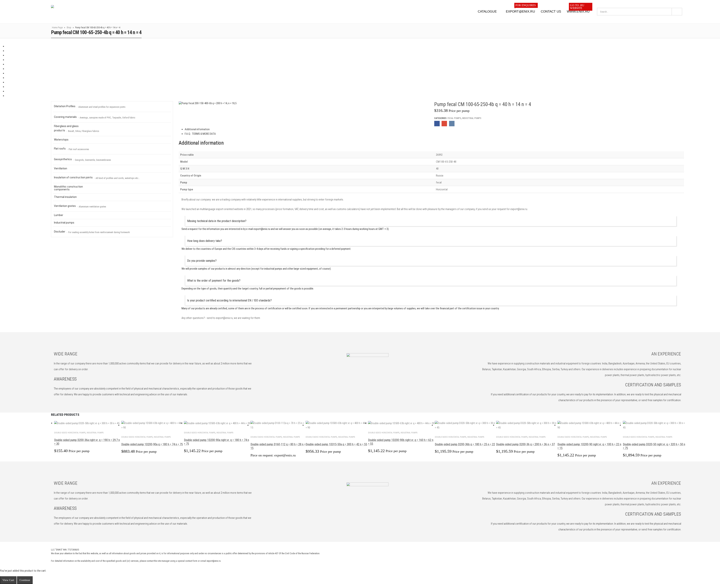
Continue (25, 580)
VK (451, 123)
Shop (69, 27)
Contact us (551, 11)
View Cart (8, 580)
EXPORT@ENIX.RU (521, 10)
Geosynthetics (82, 159)
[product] (87, 423)
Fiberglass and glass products (76, 128)
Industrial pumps (471, 118)
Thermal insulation (65, 196)
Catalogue (487, 11)
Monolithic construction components (68, 188)
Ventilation (60, 168)
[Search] (677, 11)
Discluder (92, 232)
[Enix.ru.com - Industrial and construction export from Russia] (70, 11)
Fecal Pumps (454, 118)
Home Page (57, 27)
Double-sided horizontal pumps (70, 432)
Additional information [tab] (197, 129)
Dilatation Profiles (89, 106)
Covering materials (94, 117)
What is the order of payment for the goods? (213, 280)
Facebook (437, 123)
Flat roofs (71, 149)
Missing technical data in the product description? (216, 221)
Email (444, 123)
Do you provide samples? (202, 260)
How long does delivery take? (204, 241)
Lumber (58, 215)
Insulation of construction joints (97, 177)
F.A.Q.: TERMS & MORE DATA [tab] (200, 133)
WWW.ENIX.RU (578, 10)
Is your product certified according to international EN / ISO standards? (229, 300)
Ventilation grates (80, 206)
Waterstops (61, 139)
